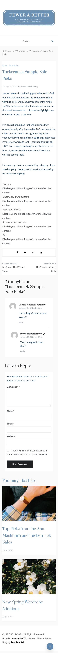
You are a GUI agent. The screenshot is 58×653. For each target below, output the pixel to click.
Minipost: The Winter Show (13, 269)
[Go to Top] (50, 646)
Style (4, 65)
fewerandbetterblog (29, 86)
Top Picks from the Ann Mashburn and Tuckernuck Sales (26, 535)
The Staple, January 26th (46, 269)
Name (10, 410)
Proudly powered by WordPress (19, 638)
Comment (12, 386)
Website (11, 436)
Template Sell (17, 642)
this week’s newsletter (14, 110)
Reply (21, 322)
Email (10, 423)
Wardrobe (14, 65)
